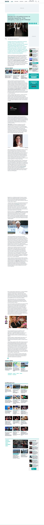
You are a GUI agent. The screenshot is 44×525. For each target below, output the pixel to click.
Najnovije (21, 1)
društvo (18, 373)
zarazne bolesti (10, 373)
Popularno (16, 1)
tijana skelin (14, 374)
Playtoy (33, 0)
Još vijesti (33, 469)
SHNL (26, 1)
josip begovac (9, 374)
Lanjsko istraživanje (11, 57)
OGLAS (22, 8)
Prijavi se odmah (34, 86)
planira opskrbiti (23, 166)
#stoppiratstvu (31, 1)
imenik (30, 0)
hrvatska (7, 440)
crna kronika (8, 444)
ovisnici (21, 373)
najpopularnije (32, 440)
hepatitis (14, 373)
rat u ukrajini (8, 441)
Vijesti (12, 1)
